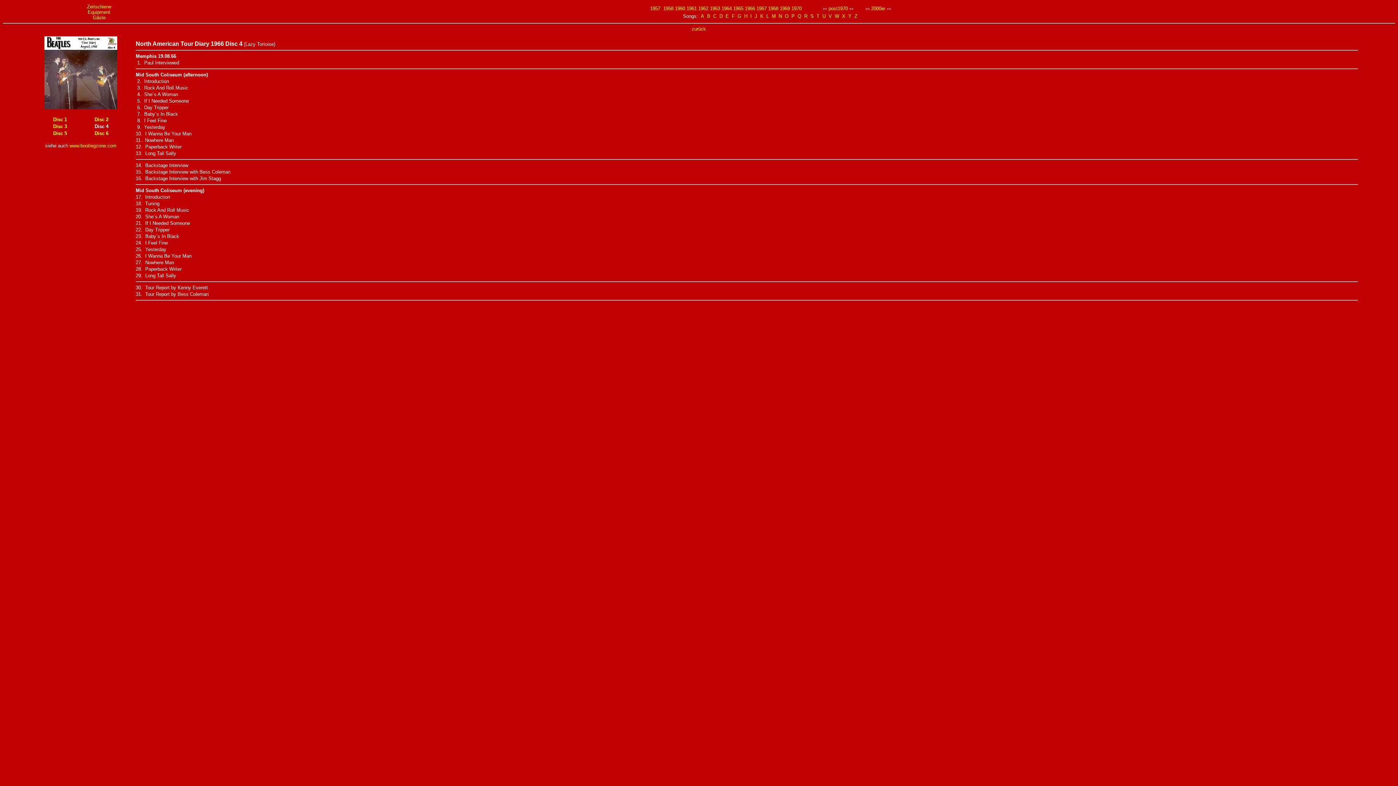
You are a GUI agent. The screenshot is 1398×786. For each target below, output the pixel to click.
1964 (727, 8)
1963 (715, 8)
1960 (680, 8)
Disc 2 (101, 119)
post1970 (838, 8)
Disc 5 (60, 133)
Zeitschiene (99, 6)
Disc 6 (101, 133)
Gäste (99, 17)
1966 (750, 8)
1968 (773, 8)
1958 (668, 8)
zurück (699, 29)
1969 (785, 8)
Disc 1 (60, 119)
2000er (878, 8)
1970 (796, 8)
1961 (692, 8)
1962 (703, 8)
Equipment (99, 12)
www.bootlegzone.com (93, 145)
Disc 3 (60, 126)
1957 (655, 8)
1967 (762, 8)
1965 (738, 8)
